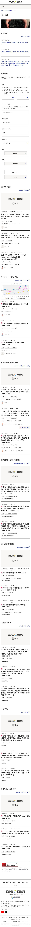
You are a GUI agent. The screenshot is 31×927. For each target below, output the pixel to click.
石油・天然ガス (7, 882)
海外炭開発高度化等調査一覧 (21, 463)
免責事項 (4, 917)
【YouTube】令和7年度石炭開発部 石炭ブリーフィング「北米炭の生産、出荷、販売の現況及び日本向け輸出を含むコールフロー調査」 (15, 413)
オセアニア (12, 211)
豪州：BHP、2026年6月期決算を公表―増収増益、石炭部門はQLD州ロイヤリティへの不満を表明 (15, 216)
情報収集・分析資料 (10, 821)
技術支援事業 (9, 659)
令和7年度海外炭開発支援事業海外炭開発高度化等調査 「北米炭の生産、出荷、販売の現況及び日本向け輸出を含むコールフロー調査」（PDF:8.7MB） (15, 490)
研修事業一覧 (24, 712)
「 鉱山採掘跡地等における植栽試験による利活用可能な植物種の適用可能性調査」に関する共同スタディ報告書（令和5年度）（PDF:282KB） (15, 672)
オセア (11, 570)
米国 (17, 408)
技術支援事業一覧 (23, 626)
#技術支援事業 (4, 661)
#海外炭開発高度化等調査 (7, 499)
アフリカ (20, 568)
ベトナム (15, 568)
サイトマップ (25, 921)
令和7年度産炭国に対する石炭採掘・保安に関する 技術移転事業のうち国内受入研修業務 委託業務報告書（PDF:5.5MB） (15, 755)
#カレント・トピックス (6, 311)
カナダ (13, 408)
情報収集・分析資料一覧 (22, 792)
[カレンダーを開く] (13, 98)
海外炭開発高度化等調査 (11, 496)
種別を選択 (15, 153)
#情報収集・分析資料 (6, 823)
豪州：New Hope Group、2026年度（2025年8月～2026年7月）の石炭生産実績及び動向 (15, 237)
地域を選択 (15, 163)
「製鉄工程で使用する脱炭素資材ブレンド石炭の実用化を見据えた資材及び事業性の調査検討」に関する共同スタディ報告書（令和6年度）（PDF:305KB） (15, 692)
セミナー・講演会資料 (11, 396)
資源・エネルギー (6, 129)
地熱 (23, 882)
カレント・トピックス (11, 309)
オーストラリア (18, 211)
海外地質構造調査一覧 (22, 547)
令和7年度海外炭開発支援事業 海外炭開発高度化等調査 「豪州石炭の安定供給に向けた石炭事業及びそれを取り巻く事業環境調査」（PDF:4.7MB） (15, 527)
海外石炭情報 (9, 221)
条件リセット (15, 172)
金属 (27, 882)
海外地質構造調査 (10, 575)
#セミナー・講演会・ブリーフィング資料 (11, 399)
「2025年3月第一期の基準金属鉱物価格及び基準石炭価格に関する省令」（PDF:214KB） (15, 832)
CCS (19, 882)
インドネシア (16, 829)
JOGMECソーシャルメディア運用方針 (11, 921)
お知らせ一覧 (24, 36)
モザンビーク (26, 568)
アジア (11, 568)
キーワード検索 (6, 104)
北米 (11, 408)
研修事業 (8, 743)
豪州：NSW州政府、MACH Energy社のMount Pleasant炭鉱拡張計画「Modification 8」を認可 (13, 257)
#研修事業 (3, 745)
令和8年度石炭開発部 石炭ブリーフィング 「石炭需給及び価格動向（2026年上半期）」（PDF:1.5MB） (15, 392)
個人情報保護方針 (23, 917)
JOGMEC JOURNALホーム (6, 10)
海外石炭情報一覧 (23, 190)
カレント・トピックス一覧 (21, 280)
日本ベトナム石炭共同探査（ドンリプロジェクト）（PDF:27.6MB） (15, 589)
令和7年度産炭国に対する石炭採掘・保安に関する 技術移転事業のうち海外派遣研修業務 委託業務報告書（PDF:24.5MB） (15, 738)
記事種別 (4, 139)
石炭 (3, 6)
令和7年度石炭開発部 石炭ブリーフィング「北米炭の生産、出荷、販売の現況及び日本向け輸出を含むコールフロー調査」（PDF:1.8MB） (15, 439)
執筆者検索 (5, 118)
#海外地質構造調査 (5, 580)
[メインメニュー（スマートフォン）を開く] (28, 2)
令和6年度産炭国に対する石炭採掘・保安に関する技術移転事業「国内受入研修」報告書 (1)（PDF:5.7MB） (15, 773)
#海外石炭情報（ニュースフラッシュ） (10, 224)
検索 (15, 177)
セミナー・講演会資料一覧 (21, 366)
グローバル (12, 301)
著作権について (13, 917)
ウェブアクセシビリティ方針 (15, 919)
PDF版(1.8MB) (25, 428)
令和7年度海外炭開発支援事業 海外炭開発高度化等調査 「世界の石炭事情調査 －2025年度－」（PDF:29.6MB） (15, 508)
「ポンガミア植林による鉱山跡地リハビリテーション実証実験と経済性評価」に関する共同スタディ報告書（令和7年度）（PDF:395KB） (15, 653)
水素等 (14, 882)
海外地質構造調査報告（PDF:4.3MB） (15, 573)
